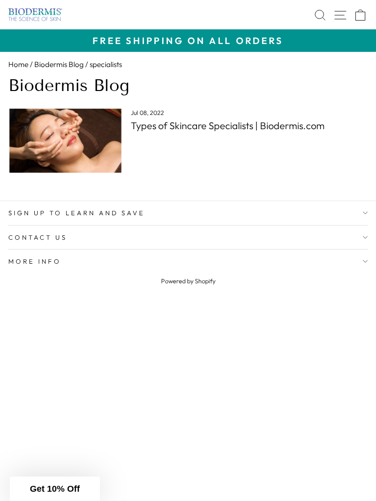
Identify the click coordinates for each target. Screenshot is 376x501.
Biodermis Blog (59, 64)
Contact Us (37, 237)
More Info (34, 261)
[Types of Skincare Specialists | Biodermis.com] (65, 141)
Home (18, 64)
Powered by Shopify (188, 281)
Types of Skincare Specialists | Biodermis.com (228, 125)
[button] (55, 489)
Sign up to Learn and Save (76, 213)
